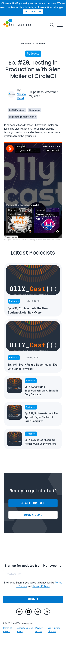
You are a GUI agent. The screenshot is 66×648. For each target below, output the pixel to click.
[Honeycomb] (17, 25)
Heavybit (7, 240)
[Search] (52, 25)
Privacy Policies (41, 586)
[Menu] (60, 25)
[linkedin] (28, 611)
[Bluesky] (19, 611)
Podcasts (40, 43)
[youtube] (37, 611)
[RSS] (47, 611)
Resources (26, 43)
